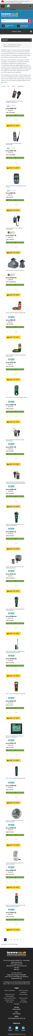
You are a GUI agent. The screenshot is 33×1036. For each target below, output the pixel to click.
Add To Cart (14, 126)
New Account (24, 25)
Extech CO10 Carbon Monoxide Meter (15, 693)
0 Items (7, 26)
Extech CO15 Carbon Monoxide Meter (15, 778)
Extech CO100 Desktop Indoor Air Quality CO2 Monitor (14, 736)
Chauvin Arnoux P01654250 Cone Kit (15, 270)
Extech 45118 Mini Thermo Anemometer (15, 312)
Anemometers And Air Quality (11, 46)
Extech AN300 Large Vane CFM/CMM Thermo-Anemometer (15, 525)
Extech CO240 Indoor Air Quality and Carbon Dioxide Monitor (15, 906)
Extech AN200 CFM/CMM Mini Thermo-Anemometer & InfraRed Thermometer (16, 482)
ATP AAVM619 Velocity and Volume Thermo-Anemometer (14, 102)
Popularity (21, 86)
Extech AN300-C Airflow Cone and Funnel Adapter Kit (15, 567)
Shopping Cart (9, 25)
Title (8, 86)
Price (13, 86)
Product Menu (16, 31)
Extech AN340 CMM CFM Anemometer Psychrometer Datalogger (15, 652)
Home (4, 45)
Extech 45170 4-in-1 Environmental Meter (16, 397)
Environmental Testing (14, 45)
